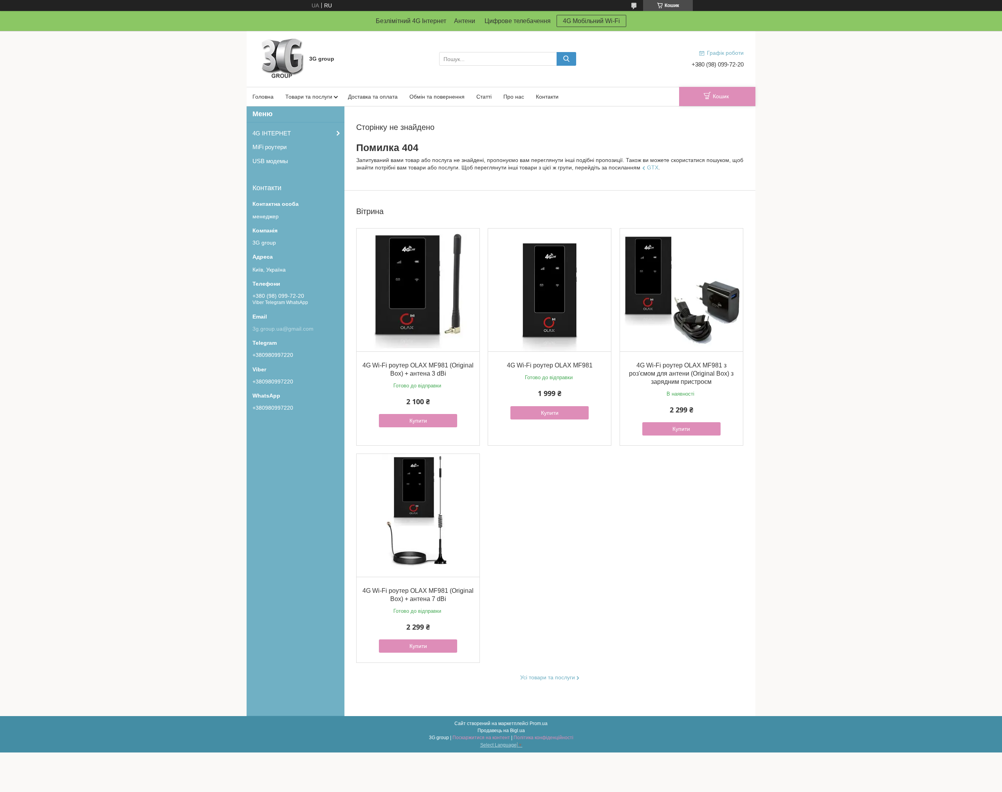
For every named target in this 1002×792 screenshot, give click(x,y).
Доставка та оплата (373, 97)
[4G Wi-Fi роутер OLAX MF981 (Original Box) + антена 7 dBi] (418, 515)
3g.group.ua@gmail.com (283, 329)
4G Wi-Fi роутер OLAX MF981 (550, 365)
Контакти (547, 97)
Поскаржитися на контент (481, 737)
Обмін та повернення (437, 97)
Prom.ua (539, 723)
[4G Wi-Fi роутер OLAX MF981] (549, 290)
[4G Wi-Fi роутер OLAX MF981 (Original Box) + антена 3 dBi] (418, 290)
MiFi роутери (269, 147)
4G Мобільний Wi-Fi (591, 21)
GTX (652, 167)
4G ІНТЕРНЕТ (271, 133)
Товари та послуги (308, 97)
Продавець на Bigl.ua (501, 730)
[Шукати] (566, 59)
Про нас (513, 97)
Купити (418, 421)
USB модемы (270, 161)
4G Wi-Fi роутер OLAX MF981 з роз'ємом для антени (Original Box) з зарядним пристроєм (681, 373)
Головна (263, 97)
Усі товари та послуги (547, 677)
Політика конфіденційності (543, 737)
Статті (484, 97)
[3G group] (281, 58)
